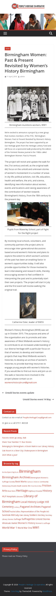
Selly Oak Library (22, 515)
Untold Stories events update (19, 392)
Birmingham (30, 471)
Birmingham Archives (16, 477)
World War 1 (9, 527)
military (16, 507)
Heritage (22, 490)
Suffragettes (28, 519)
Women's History (26, 522)
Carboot (30, 482)
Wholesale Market (9, 523)
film (29, 486)
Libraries (19, 496)
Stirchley (41, 515)
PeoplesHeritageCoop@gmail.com (37, 417)
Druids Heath (16, 486)
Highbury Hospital (35, 491)
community (44, 482)
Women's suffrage (43, 523)
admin (22, 76)
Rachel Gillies (15, 511)
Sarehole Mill (8, 515)
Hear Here (11, 491)
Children (36, 482)
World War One (25, 527)
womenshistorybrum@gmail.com (21, 382)
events (24, 486)
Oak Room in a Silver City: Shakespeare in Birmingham (25, 450)
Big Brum (15, 472)
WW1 (36, 527)
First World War (36, 486)
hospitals (11, 496)
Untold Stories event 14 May (37, 399)
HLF (4, 496)
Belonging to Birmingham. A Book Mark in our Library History (28, 446)
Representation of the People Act (35, 511)
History (47, 490)
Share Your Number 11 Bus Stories (17, 442)
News (8, 49)
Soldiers (33, 515)
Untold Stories (42, 519)
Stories (10, 519)
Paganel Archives (30, 506)
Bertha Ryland (7, 472)
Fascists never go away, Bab (14, 437)
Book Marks (21, 481)
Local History (28, 502)
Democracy (6, 486)
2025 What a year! (9, 455)
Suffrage (17, 519)
